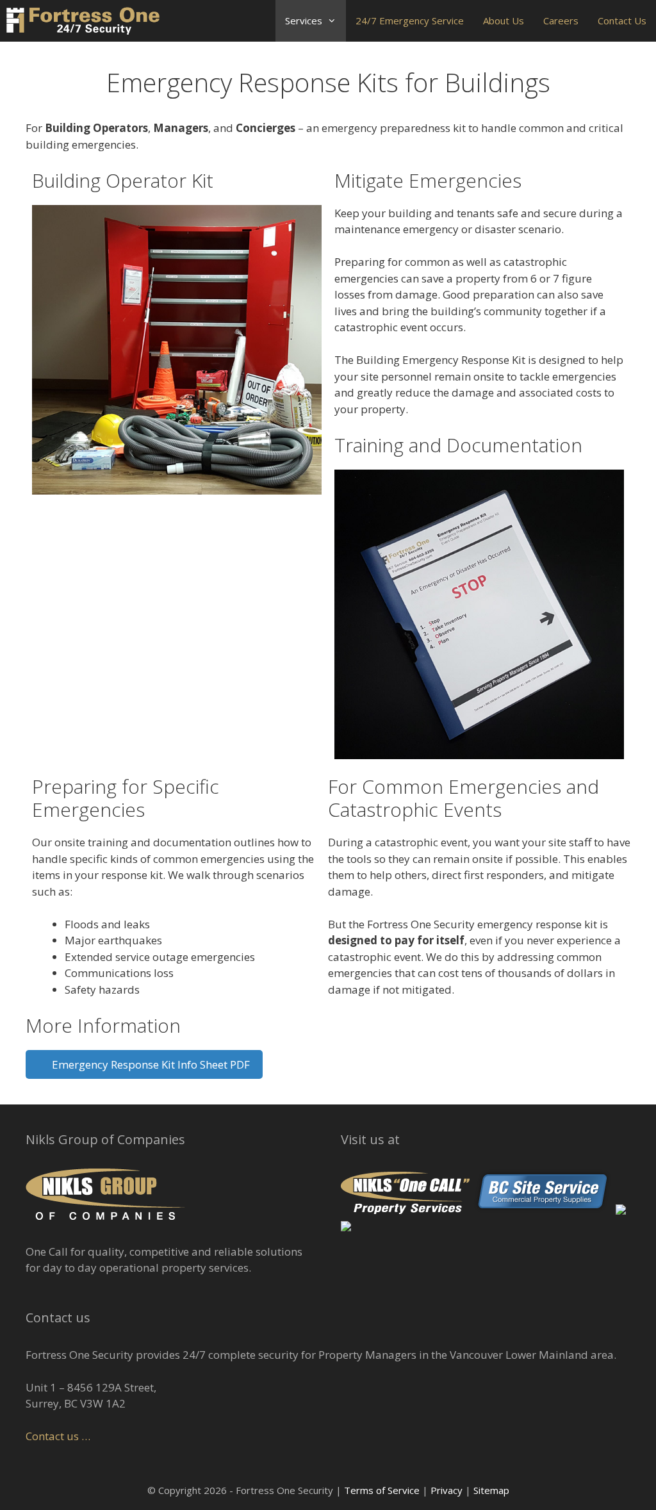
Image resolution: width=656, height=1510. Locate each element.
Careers (560, 20)
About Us (503, 20)
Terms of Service (382, 1490)
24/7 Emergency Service (410, 20)
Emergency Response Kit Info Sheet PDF (148, 1064)
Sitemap (491, 1490)
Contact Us (622, 20)
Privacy (446, 1490)
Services (303, 20)
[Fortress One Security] (83, 21)
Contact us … (58, 1436)
